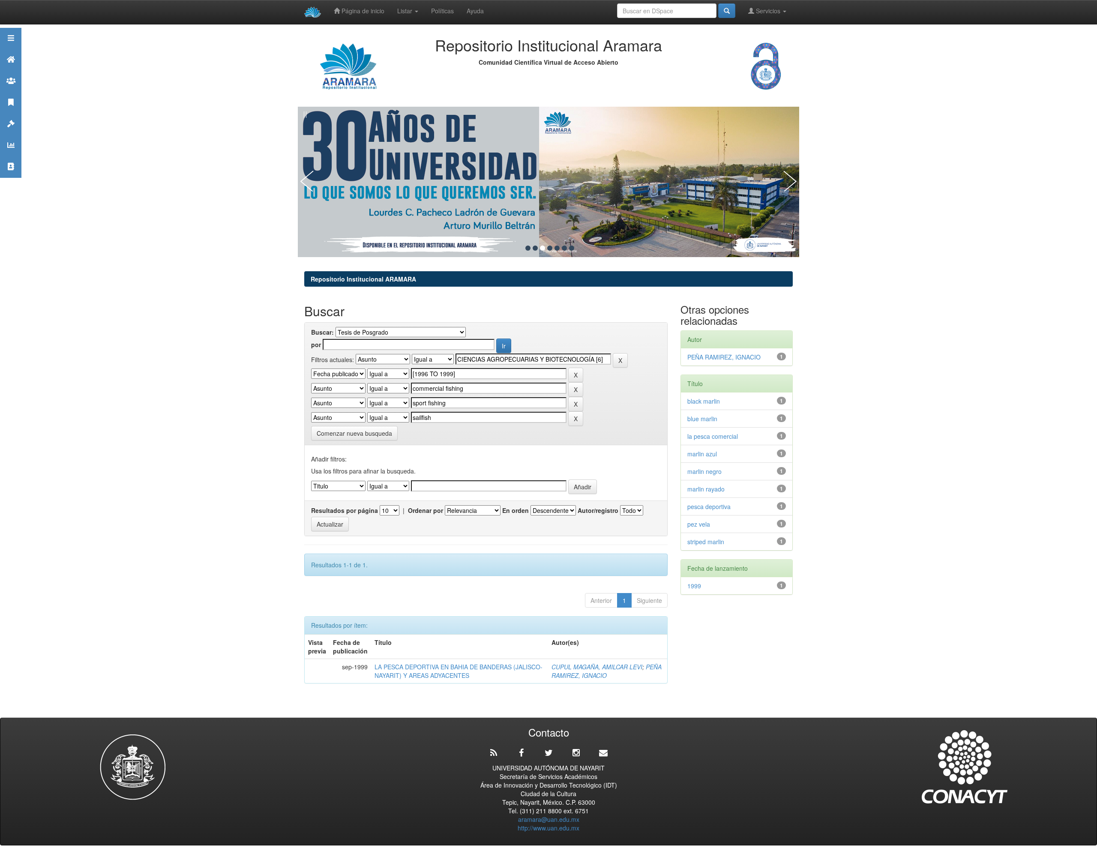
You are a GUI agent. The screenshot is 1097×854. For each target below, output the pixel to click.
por (316, 344)
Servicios (768, 10)
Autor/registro (598, 510)
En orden (515, 510)
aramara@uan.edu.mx (548, 819)
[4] (549, 248)
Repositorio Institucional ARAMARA (363, 279)
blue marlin (704, 418)
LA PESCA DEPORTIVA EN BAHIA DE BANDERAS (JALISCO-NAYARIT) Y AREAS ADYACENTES (459, 671)
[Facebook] (521, 753)
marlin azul (702, 453)
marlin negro (704, 471)
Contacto (10, 177)
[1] (528, 248)
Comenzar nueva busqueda (354, 433)
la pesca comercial (712, 436)
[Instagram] (576, 753)
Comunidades (10, 91)
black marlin (705, 401)
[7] (571, 248)
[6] (564, 248)
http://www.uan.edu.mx (548, 828)
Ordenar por (425, 510)
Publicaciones (10, 113)
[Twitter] (548, 753)
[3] (542, 248)
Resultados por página (344, 510)
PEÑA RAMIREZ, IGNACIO (606, 671)
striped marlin (707, 541)
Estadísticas (10, 155)
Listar (405, 10)
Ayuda (475, 10)
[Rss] (493, 753)
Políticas (442, 10)
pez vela (698, 524)
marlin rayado (706, 489)
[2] (535, 248)
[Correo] (603, 753)
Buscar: (322, 332)
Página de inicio (362, 10)
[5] (557, 248)
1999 (694, 585)
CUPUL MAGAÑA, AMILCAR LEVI (596, 666)
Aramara (10, 70)
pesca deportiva (709, 506)
